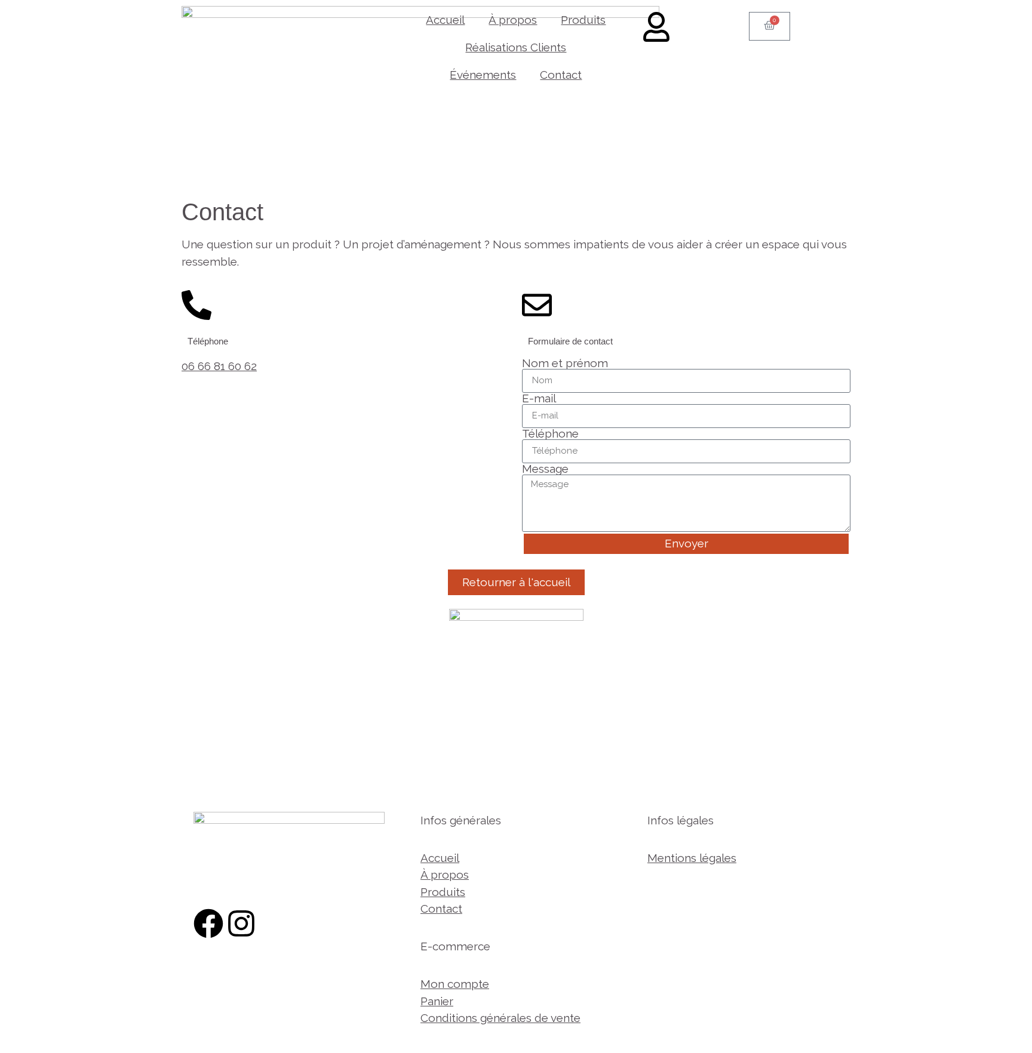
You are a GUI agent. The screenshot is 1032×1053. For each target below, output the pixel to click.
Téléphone (550, 433)
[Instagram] (241, 923)
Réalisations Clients (515, 47)
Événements (483, 74)
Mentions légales (691, 857)
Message (545, 469)
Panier (436, 1001)
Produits (583, 19)
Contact (561, 74)
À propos (513, 19)
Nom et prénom (565, 363)
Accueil (445, 19)
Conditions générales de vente (500, 1017)
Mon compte (454, 983)
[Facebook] (208, 923)
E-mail (539, 398)
